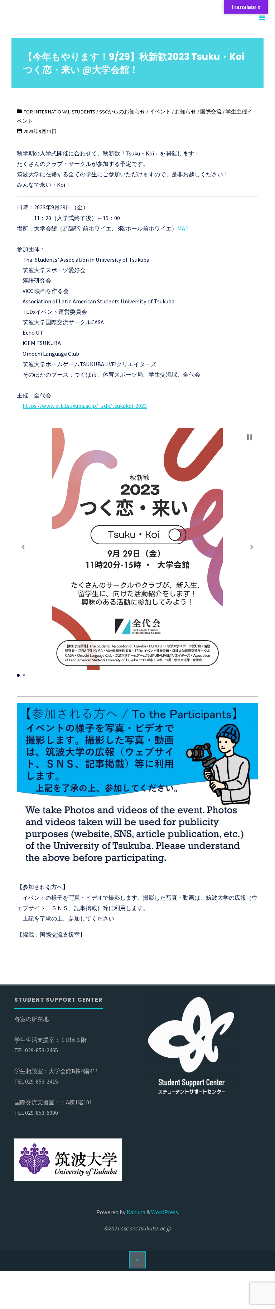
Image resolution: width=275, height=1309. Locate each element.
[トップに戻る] (137, 1259)
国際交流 (211, 111)
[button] (23, 546)
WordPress (164, 1212)
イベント (160, 111)
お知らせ (185, 111)
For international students (59, 111)
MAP (183, 228)
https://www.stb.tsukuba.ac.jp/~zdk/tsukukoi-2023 (85, 405)
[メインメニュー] (262, 18)
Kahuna (135, 1212)
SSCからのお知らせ (122, 111)
